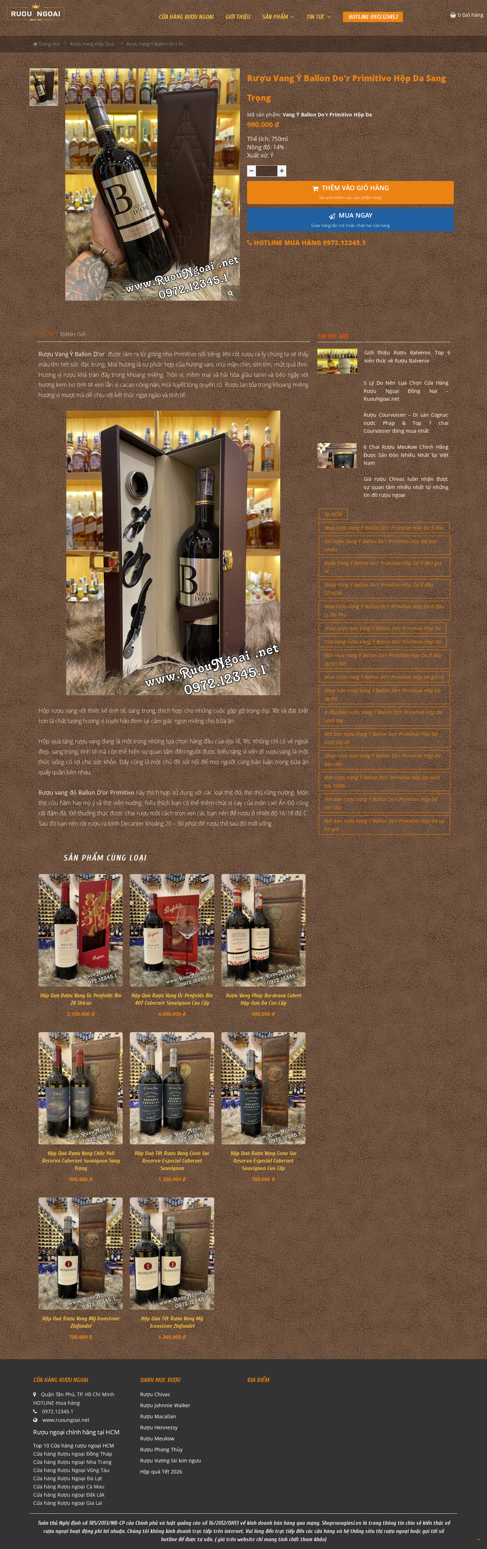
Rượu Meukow (157, 1438)
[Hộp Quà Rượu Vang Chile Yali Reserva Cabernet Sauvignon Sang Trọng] (81, 1088)
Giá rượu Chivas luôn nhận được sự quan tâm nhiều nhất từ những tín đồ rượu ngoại (406, 486)
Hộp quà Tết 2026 (161, 1471)
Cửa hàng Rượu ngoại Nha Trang (72, 1462)
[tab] (48, 335)
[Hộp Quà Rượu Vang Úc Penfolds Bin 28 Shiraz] (81, 930)
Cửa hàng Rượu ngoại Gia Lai (67, 1502)
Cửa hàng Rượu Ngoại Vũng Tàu (71, 1470)
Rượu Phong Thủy (161, 1449)
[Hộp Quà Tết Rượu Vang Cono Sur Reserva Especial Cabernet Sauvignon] (172, 1088)
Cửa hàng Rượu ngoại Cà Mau (68, 1486)
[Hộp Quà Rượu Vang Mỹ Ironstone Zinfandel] (81, 1253)
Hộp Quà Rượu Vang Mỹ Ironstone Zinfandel (80, 1322)
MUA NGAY (350, 219)
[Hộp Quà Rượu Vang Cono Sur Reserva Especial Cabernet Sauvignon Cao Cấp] (263, 1088)
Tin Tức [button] (316, 17)
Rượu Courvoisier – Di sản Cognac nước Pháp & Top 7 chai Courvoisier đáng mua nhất (406, 422)
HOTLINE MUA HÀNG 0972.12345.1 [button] (309, 243)
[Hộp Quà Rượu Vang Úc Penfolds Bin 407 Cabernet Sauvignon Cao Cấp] (172, 930)
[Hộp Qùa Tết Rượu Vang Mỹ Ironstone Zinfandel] (172, 1253)
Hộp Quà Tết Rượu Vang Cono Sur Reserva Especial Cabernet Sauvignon (171, 1160)
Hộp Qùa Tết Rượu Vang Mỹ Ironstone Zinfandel (172, 1322)
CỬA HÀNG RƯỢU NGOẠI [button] (186, 17)
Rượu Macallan (158, 1416)
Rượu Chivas (155, 1394)
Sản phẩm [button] (275, 17)
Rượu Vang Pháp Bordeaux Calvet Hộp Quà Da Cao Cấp (263, 999)
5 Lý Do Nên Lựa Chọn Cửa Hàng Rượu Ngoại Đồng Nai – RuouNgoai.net (406, 390)
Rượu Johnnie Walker (165, 1405)
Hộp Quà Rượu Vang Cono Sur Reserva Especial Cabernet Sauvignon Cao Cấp (263, 1160)
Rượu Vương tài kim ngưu (170, 1460)
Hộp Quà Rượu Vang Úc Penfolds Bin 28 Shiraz (80, 999)
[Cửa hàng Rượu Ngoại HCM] (35, 12)
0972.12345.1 (57, 1411)
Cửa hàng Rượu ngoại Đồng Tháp (72, 1453)
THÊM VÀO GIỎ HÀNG (354, 192)
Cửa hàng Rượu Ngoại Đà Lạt (67, 1478)
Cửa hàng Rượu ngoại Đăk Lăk (68, 1494)
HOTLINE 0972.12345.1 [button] (373, 17)
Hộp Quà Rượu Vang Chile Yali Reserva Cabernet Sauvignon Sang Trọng (81, 1160)
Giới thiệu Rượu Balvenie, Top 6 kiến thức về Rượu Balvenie (407, 356)
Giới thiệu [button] (237, 17)
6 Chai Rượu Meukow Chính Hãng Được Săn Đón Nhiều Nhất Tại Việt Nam (406, 454)
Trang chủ (48, 44)
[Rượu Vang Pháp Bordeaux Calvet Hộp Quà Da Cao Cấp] (263, 930)
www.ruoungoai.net (65, 1420)
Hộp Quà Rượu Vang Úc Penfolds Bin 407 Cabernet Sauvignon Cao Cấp (171, 999)
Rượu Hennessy (159, 1427)
